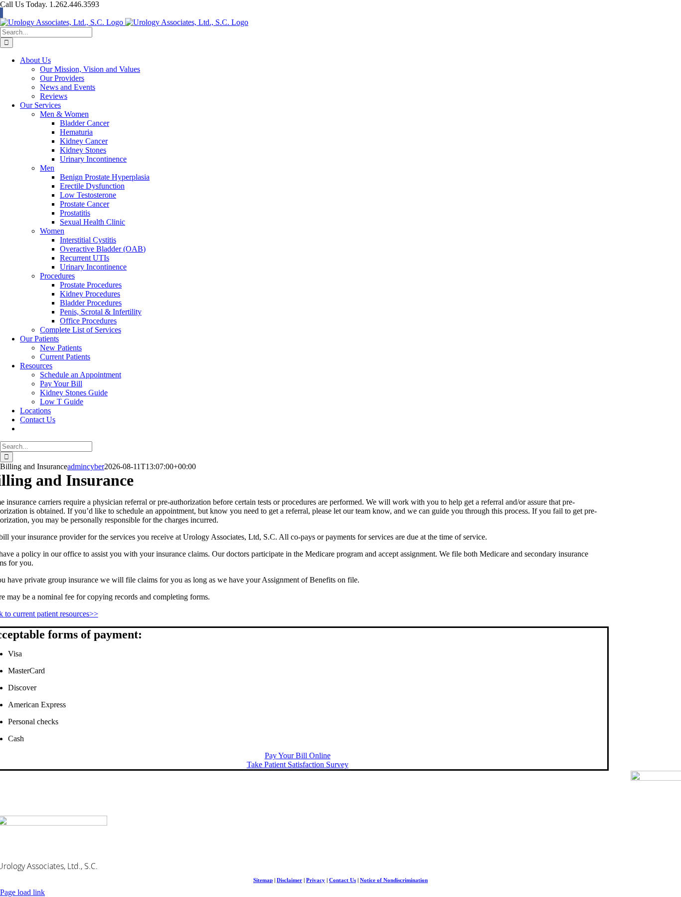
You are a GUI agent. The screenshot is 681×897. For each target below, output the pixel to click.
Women (52, 231)
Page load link (22, 892)
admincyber (85, 466)
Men (47, 168)
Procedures (57, 276)
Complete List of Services (80, 329)
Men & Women (64, 114)
